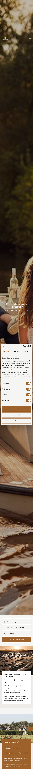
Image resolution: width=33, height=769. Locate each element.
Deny (16, 421)
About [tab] (27, 351)
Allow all (16, 409)
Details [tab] (16, 351)
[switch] (28, 389)
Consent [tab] (6, 351)
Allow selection (17, 415)
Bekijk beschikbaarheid (16, 639)
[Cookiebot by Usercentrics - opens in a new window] (23, 346)
